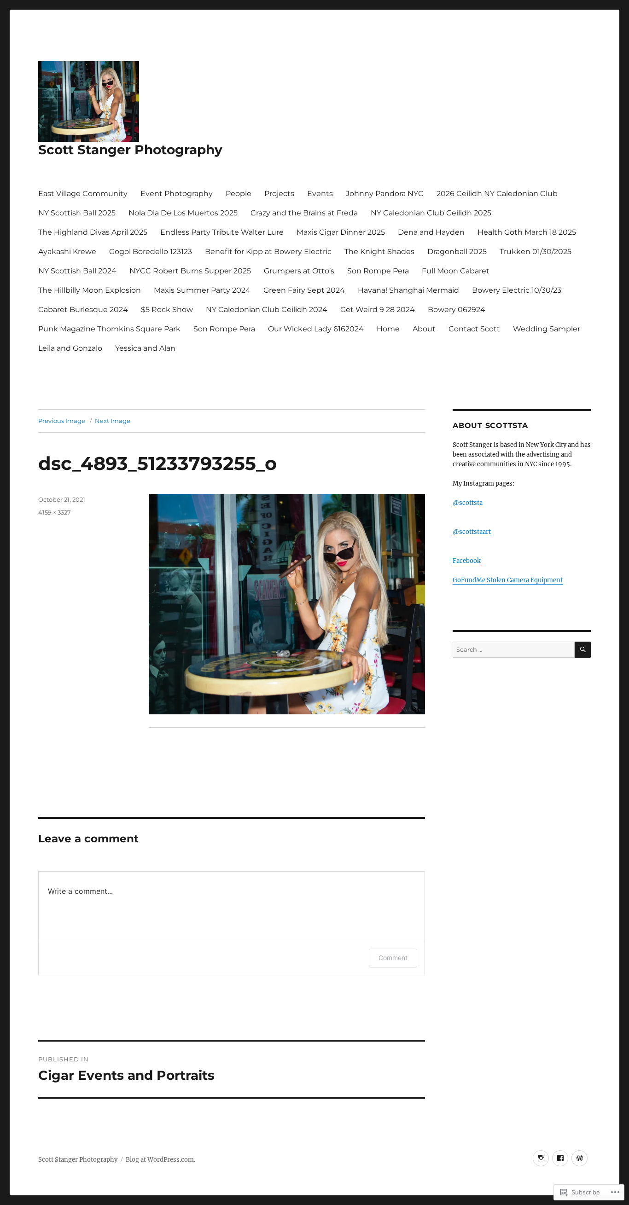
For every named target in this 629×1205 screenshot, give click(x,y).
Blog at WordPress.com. (160, 1160)
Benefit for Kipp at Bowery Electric (268, 251)
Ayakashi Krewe (67, 251)
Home (388, 328)
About (424, 328)
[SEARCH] (583, 650)
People (238, 193)
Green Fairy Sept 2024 (304, 290)
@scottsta (468, 503)
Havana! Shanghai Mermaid (408, 290)
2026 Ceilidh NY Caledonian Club (497, 193)
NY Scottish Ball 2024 (77, 270)
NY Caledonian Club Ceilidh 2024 (266, 309)
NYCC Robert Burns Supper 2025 (190, 270)
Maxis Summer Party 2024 (202, 290)
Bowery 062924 (456, 309)
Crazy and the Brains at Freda (304, 213)
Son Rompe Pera (378, 270)
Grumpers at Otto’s (299, 270)
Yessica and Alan (145, 348)
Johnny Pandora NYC (385, 193)
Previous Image (61, 420)
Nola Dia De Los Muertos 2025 (183, 213)
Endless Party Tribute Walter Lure (222, 232)
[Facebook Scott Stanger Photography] (560, 1158)
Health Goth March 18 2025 (527, 232)
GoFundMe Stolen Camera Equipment (508, 580)
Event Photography (176, 193)
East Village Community (83, 193)
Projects (279, 193)
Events (320, 193)
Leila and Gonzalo (70, 348)
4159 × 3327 (54, 512)
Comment (393, 958)
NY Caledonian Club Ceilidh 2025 (431, 213)
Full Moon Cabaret (455, 270)
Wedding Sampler (546, 328)
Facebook (467, 561)
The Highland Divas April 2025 (92, 232)
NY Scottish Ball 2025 (77, 213)
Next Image (112, 420)
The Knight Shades (379, 251)
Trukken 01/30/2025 (535, 251)
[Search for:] (514, 650)
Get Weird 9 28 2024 (377, 309)
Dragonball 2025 (457, 251)
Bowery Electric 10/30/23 (516, 290)
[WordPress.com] (579, 1158)
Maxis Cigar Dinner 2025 (341, 232)
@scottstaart (472, 532)
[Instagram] (541, 1158)
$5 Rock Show (167, 309)
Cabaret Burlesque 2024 (83, 309)
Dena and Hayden (431, 232)
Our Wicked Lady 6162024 (316, 328)
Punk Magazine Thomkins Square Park (109, 328)
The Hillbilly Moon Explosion (89, 290)
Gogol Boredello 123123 (150, 251)
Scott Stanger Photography (130, 149)
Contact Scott (474, 328)
